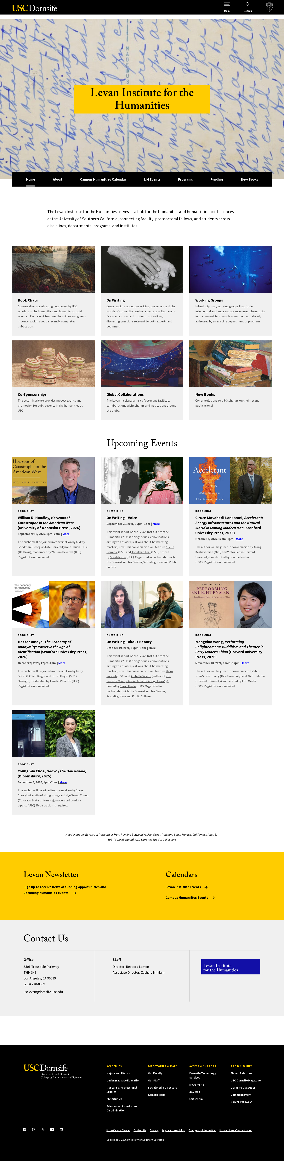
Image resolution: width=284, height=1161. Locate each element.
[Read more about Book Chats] (53, 269)
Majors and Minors (118, 1073)
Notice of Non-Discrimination (235, 1130)
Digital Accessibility (173, 1130)
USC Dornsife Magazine (246, 1080)
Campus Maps (156, 1095)
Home (30, 179)
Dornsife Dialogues (243, 1087)
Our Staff (153, 1080)
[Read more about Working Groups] (230, 269)
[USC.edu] (269, 7)
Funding (217, 179)
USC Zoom (196, 1099)
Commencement (241, 1095)
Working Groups (209, 300)
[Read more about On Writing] (142, 269)
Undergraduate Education (123, 1080)
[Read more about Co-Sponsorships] (53, 363)
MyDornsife (196, 1084)
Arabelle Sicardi (141, 676)
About (57, 179)
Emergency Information (202, 1130)
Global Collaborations (125, 394)
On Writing (115, 300)
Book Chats (28, 300)
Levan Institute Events (184, 887)
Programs (185, 179)
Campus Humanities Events (187, 897)
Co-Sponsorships (32, 394)
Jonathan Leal (141, 552)
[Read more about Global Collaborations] (142, 363)
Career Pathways (241, 1102)
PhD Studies (114, 1099)
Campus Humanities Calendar (103, 179)
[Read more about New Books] (230, 363)
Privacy (154, 1130)
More (152, 648)
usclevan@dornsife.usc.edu (43, 992)
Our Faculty (155, 1073)
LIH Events (152, 179)
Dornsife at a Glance (118, 1130)
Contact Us (139, 1130)
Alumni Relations (241, 1073)
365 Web (194, 1092)
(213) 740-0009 (34, 984)
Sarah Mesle (118, 557)
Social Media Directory (162, 1087)
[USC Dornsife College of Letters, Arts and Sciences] (34, 10)
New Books (249, 179)
